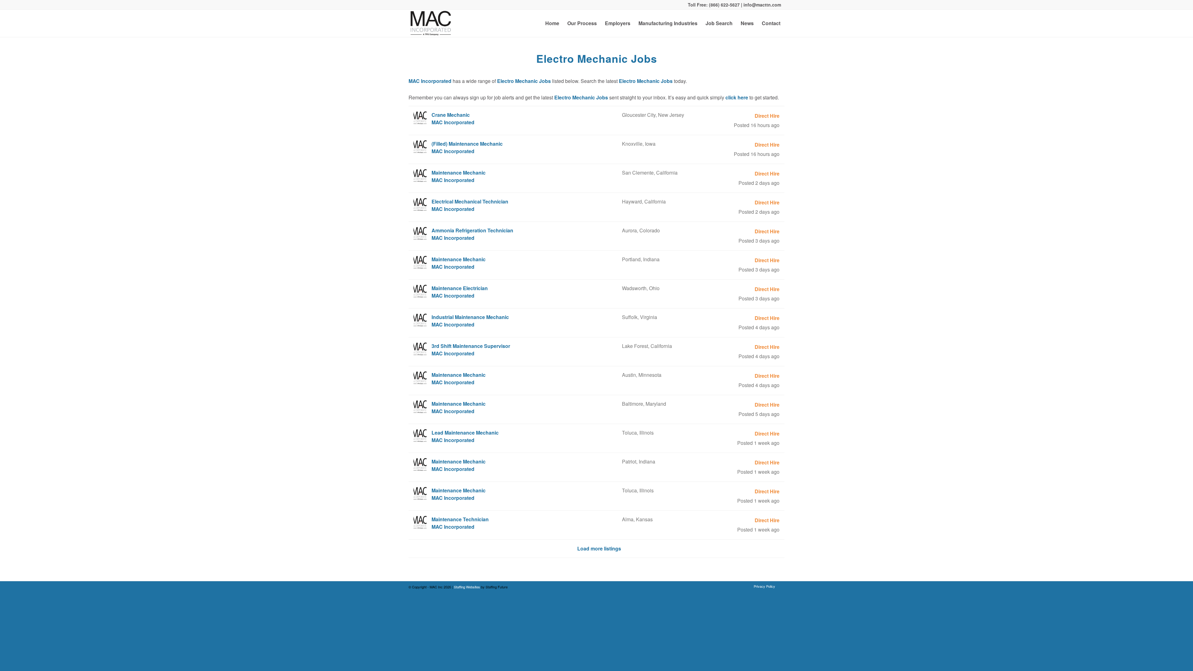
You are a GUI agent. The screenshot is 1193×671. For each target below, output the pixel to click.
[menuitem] (552, 23)
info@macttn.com (761, 5)
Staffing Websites (467, 586)
